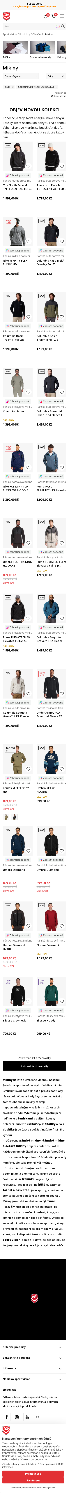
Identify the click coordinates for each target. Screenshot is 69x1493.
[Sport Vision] (6, 16)
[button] (34, 26)
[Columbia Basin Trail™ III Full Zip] (18, 307)
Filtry (50, 76)
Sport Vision (10, 34)
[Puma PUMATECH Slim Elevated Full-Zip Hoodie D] (51, 533)
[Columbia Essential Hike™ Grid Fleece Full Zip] (51, 382)
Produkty (24, 34)
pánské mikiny (30, 1140)
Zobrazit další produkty (34, 1066)
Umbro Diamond (14, 869)
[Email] (37, 1417)
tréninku (28, 1179)
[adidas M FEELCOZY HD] (18, 759)
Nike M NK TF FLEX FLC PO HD (15, 262)
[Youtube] (27, 1417)
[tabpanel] (15, 50)
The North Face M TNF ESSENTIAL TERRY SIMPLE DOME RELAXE (17, 187)
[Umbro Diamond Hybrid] (18, 916)
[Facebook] (6, 1417)
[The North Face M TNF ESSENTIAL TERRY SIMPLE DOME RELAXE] (18, 156)
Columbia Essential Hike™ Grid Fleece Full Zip (51, 413)
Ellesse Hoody (46, 1020)
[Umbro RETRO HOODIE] (51, 759)
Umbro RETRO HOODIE (46, 789)
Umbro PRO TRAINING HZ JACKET (17, 563)
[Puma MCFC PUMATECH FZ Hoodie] (51, 458)
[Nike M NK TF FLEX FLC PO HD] (18, 232)
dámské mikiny (53, 1140)
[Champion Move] (18, 382)
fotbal (7, 1190)
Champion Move (13, 411)
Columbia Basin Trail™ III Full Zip (13, 337)
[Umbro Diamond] (18, 841)
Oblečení (37, 34)
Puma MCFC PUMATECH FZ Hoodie (51, 488)
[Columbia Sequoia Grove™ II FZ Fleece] (51, 608)
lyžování (49, 1201)
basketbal (22, 1190)
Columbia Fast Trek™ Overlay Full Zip (51, 262)
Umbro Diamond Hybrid (14, 947)
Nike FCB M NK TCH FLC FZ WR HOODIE (15, 488)
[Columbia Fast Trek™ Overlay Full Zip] (51, 232)
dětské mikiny (15, 1146)
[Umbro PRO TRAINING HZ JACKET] (18, 533)
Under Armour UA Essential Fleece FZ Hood (49, 714)
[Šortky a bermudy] (42, 47)
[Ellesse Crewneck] (51, 916)
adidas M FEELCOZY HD (16, 789)
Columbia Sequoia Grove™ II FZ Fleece (50, 639)
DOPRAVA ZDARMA (34, 2)
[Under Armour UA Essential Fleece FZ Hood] (51, 684)
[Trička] (15, 47)
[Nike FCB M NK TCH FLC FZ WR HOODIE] (18, 458)
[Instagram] (17, 1417)
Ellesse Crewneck (48, 945)
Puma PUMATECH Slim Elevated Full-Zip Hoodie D (51, 563)
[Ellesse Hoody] (51, 991)
